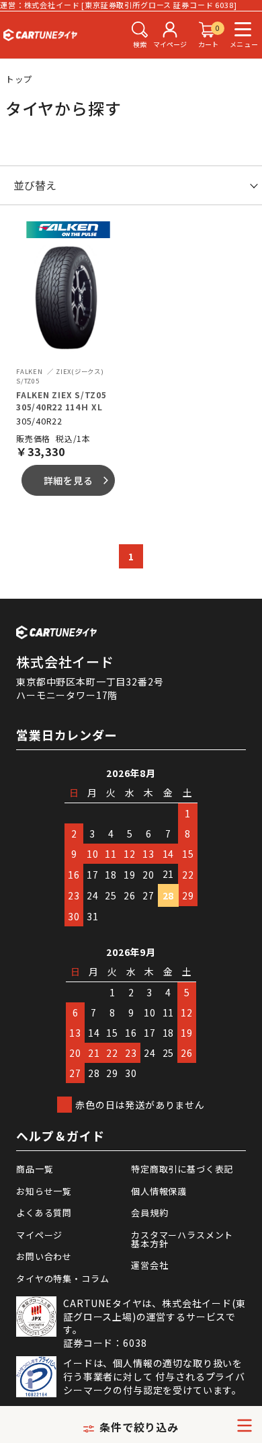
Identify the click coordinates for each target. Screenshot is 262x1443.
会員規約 (149, 1212)
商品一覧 (34, 1168)
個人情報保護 (159, 1191)
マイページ (39, 1234)
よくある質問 (44, 1212)
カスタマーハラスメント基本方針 (182, 1239)
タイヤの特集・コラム (62, 1278)
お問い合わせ (44, 1256)
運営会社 (149, 1265)
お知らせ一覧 (44, 1191)
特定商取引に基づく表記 (182, 1168)
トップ (19, 79)
